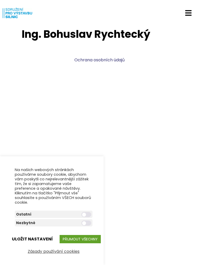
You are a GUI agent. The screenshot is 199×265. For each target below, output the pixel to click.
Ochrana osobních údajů (99, 60)
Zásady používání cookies (54, 251)
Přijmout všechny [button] (80, 239)
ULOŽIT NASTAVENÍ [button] (32, 239)
